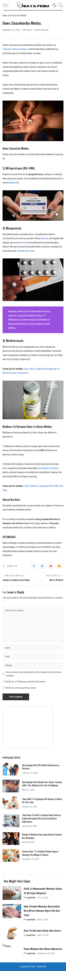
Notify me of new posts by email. (20, 687)
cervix (23, 242)
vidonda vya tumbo (26, 250)
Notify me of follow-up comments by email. (25, 681)
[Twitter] (42, 566)
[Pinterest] (50, 566)
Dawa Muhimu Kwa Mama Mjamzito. (43, 949)
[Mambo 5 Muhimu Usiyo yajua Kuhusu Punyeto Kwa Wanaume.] (11, 838)
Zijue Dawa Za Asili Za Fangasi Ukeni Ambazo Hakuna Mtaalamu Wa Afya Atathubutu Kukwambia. (41, 818)
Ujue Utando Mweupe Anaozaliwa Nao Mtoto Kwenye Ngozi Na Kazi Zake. (42, 910)
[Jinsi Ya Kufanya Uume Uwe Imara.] (12, 933)
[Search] (59, 5)
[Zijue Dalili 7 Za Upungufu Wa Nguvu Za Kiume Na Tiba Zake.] (11, 803)
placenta (14, 182)
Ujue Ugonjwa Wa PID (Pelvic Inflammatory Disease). (40, 766)
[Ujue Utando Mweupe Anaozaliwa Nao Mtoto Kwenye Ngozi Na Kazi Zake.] (12, 911)
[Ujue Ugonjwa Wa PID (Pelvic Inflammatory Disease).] (11, 769)
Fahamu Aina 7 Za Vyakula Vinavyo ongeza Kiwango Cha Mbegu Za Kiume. (40, 853)
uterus (44, 238)
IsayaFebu (31, 898)
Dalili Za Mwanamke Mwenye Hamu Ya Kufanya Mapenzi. (43, 890)
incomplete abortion (48, 468)
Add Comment (42, 30)
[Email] (59, 566)
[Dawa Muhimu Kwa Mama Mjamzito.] (12, 951)
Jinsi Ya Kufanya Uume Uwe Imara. (42, 930)
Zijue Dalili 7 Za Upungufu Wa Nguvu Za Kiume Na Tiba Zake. (42, 800)
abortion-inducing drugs (14, 49)
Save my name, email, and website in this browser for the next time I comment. (34, 674)
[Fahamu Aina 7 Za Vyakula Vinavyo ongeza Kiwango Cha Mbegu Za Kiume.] (11, 855)
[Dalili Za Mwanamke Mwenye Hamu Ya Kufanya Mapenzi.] (12, 893)
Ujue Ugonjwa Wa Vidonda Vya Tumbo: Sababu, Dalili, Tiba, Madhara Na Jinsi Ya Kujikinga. (42, 783)
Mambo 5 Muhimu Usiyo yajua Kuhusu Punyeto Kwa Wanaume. (42, 836)
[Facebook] (33, 566)
